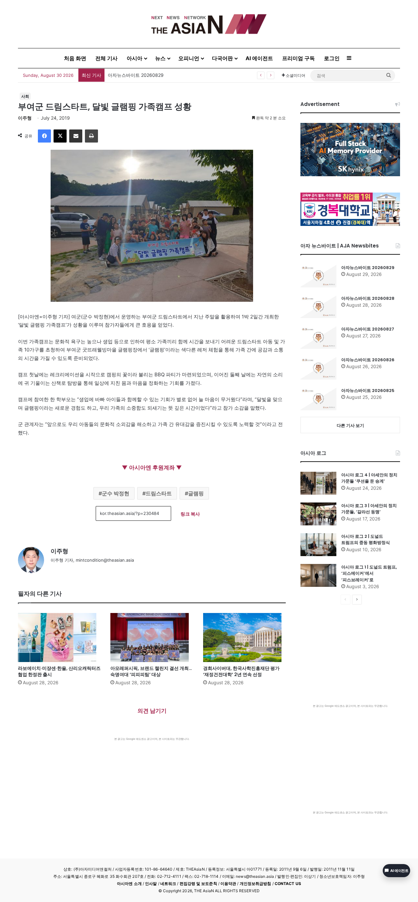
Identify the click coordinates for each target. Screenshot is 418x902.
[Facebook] (44, 136)
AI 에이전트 (259, 58)
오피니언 (188, 58)
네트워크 (168, 883)
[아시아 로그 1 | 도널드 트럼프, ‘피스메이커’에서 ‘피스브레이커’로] (318, 575)
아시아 (134, 58)
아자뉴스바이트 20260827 (367, 329)
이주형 (25, 118)
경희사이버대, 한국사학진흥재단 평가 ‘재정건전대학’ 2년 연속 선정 (241, 671)
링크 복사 (190, 514)
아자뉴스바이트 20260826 (367, 360)
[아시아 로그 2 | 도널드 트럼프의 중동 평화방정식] (318, 544)
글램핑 (196, 493)
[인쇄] (91, 136)
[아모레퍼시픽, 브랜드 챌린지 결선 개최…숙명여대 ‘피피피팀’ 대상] (151, 637)
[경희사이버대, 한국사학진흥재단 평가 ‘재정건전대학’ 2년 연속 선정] (244, 637)
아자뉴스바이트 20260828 (367, 298)
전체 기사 (106, 58)
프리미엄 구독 (298, 58)
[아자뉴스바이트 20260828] (318, 306)
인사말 (151, 883)
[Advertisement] (152, 790)
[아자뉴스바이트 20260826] (318, 368)
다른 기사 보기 (350, 425)
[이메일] (75, 136)
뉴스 (160, 58)
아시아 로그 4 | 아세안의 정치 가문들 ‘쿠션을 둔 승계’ (369, 478)
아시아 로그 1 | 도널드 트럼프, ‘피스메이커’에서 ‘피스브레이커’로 (369, 573)
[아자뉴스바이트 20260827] (318, 337)
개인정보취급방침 (255, 883)
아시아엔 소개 (129, 883)
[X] (60, 136)
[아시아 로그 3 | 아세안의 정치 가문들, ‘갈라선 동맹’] (318, 513)
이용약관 (228, 883)
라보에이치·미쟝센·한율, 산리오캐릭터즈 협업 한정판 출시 (59, 671)
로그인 (332, 58)
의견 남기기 (152, 710)
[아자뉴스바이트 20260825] (318, 398)
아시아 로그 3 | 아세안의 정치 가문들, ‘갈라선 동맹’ (369, 508)
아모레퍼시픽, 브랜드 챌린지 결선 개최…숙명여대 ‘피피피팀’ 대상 (151, 671)
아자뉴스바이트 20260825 (367, 390)
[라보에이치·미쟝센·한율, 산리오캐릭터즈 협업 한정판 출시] (59, 637)
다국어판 (222, 58)
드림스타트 (159, 493)
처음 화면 (75, 58)
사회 (25, 96)
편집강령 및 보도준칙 (198, 883)
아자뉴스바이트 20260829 (367, 267)
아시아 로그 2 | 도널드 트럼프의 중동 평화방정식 (365, 539)
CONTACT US (288, 883)
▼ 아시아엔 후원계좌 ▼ (152, 467)
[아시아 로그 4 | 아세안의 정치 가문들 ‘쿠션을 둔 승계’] (318, 483)
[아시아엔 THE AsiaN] (209, 24)
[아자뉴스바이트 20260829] (318, 275)
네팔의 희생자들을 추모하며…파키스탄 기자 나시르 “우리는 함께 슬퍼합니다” (187, 75)
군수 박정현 (115, 493)
